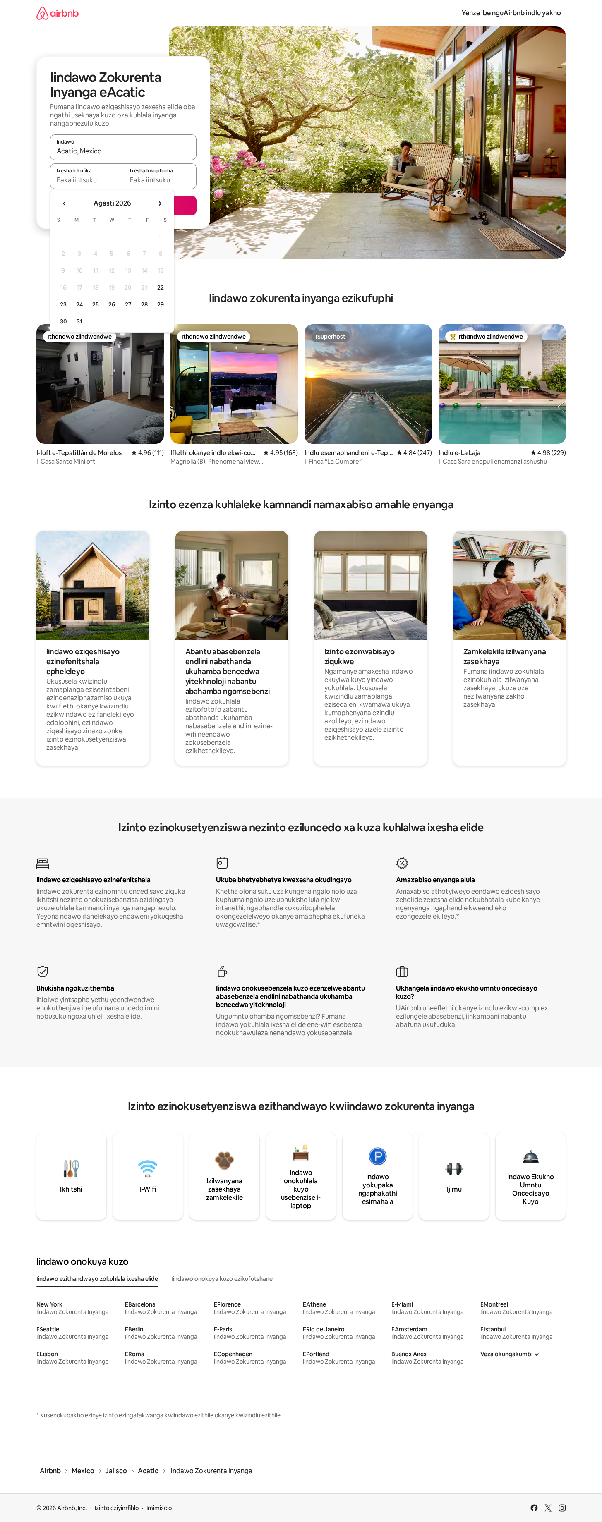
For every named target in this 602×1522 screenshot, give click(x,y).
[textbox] (87, 180)
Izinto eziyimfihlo (117, 1508)
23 (63, 304)
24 (79, 304)
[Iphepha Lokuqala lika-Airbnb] (57, 13)
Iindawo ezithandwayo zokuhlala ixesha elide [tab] (97, 1279)
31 (79, 321)
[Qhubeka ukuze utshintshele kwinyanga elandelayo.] (159, 203)
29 (160, 304)
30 (63, 321)
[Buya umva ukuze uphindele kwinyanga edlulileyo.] (64, 203)
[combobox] (123, 151)
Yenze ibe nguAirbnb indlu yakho (511, 13)
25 (95, 304)
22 (160, 287)
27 (128, 304)
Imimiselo (159, 1508)
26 (111, 304)
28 (144, 304)
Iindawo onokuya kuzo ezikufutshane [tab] (222, 1279)
